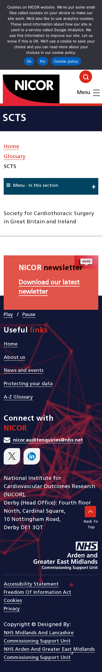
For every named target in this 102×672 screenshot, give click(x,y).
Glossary (15, 157)
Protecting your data (28, 383)
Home (11, 147)
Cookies (13, 600)
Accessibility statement (31, 584)
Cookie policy (66, 61)
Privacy (12, 609)
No (42, 61)
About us (14, 357)
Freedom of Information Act (37, 592)
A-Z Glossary (18, 397)
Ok (29, 61)
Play (8, 314)
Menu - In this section (35, 185)
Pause (28, 314)
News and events (23, 370)
